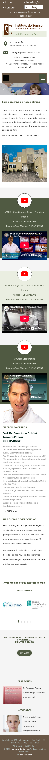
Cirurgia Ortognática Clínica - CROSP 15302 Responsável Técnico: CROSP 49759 (24, 363)
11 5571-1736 (34, 12)
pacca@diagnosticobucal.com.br (25, 52)
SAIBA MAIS (12, 511)
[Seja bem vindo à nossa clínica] (24, 163)
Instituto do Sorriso (20, 749)
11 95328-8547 (26, 16)
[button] (3, 89)
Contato (10, 7)
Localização (33, 2)
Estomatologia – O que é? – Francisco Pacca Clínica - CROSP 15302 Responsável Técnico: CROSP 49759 (24, 292)
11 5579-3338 (21, 12)
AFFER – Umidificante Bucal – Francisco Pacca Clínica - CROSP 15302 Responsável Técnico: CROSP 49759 (24, 219)
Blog (34, 7)
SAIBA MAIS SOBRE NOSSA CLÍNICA (22, 135)
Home (8, 2)
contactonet (26, 754)
